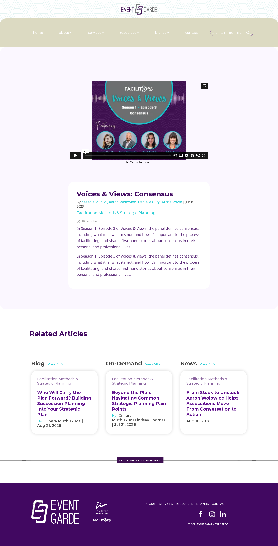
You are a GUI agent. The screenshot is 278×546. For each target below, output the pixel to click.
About (64, 33)
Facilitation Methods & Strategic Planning (116, 213)
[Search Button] (248, 32)
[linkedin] (223, 514)
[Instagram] (212, 514)
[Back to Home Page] (139, 13)
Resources (128, 33)
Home (38, 33)
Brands (160, 33)
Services (94, 33)
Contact (191, 33)
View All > (55, 364)
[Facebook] (201, 514)
